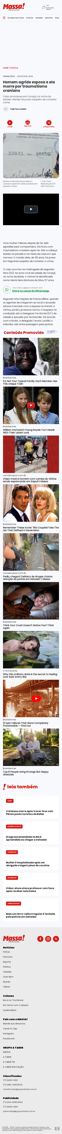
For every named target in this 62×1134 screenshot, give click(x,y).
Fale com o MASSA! (15, 1019)
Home (6, 68)
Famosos (7, 956)
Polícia (14, 68)
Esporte (7, 961)
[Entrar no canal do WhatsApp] (7, 289)
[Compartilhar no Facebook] (44, 132)
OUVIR (9, 127)
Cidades (7, 971)
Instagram (8, 1033)
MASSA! (7, 1052)
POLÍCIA (29, 18)
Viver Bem (8, 976)
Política (7, 966)
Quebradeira (9, 1010)
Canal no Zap (10, 1028)
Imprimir (27, 126)
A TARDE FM (9, 1061)
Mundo (6, 981)
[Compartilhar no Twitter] (48, 132)
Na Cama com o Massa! (15, 1005)
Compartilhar (49, 127)
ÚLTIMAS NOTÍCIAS (16, 18)
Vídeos (6, 986)
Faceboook (9, 1038)
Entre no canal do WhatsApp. (31, 291)
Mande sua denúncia (14, 1023)
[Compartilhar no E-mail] (52, 132)
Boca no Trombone (13, 1000)
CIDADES (39, 18)
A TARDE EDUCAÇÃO (13, 1066)
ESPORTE (49, 18)
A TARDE (7, 1056)
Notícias (8, 947)
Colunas (8, 996)
